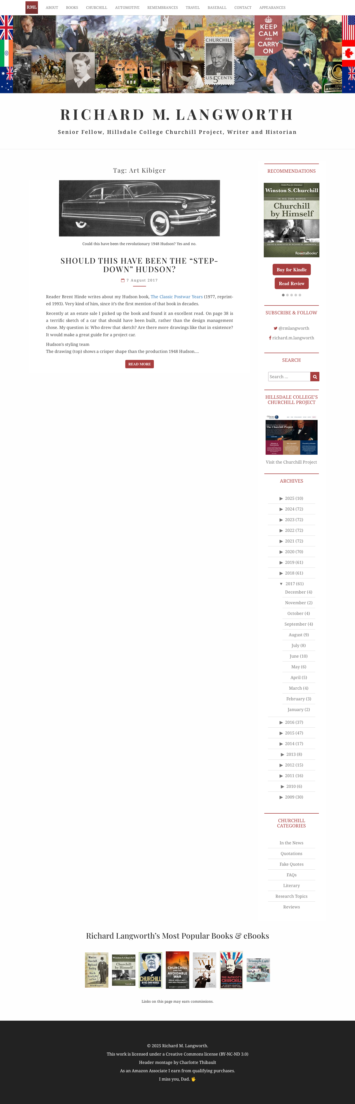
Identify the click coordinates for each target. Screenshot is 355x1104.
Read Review (292, 283)
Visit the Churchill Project (291, 462)
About (52, 7)
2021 (289, 541)
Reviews (291, 907)
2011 (289, 775)
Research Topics (291, 896)
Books (72, 7)
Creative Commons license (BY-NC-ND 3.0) (207, 1054)
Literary (291, 885)
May (295, 667)
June (294, 656)
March (295, 688)
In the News (291, 843)
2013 (291, 754)
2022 (289, 530)
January (296, 709)
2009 (289, 797)
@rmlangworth (294, 328)
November (295, 603)
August (296, 635)
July (295, 645)
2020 (289, 551)
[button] (283, 295)
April (296, 677)
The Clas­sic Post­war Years (177, 297)
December (295, 592)
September (296, 624)
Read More (141, 364)
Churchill (96, 7)
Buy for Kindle (292, 269)
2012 (289, 765)
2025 (289, 498)
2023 (289, 519)
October (295, 613)
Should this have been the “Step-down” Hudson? (140, 264)
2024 (289, 509)
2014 (289, 743)
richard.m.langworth (293, 338)
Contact (243, 7)
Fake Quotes (292, 864)
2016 (289, 722)
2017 (290, 584)
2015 (289, 733)
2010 (291, 786)
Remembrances (162, 7)
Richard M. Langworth (31, 7)
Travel (193, 7)
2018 (289, 573)
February (295, 699)
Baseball (217, 7)
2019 (289, 562)
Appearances (272, 7)
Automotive (127, 7)
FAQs (292, 875)
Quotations (291, 853)
